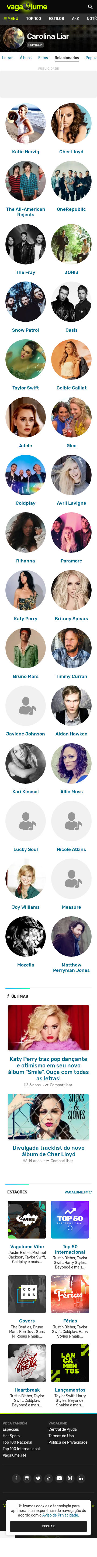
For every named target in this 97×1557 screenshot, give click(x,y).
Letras (7, 58)
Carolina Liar (48, 36)
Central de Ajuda (62, 1429)
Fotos (43, 58)
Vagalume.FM (76, 1192)
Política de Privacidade (68, 1442)
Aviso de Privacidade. (60, 1515)
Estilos (56, 18)
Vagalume (27, 6)
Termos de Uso (61, 1436)
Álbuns (26, 58)
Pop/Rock (35, 45)
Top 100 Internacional (21, 1449)
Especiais (11, 1429)
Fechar (48, 1526)
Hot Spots (11, 1436)
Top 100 (33, 18)
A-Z (75, 18)
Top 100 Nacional (17, 1442)
